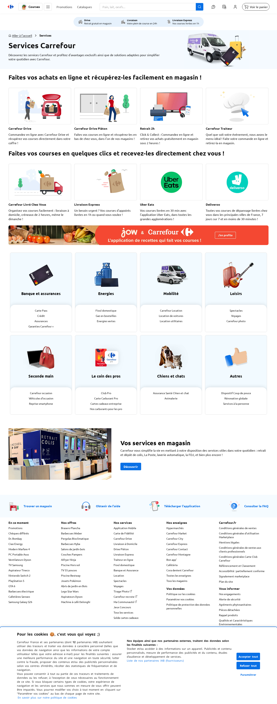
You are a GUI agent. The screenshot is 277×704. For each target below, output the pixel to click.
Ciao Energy (15, 543)
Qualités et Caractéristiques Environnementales (236, 622)
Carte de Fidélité (124, 533)
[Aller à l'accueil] (11, 7)
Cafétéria (172, 565)
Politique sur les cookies (180, 594)
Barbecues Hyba (70, 543)
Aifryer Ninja (68, 559)
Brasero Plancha (70, 528)
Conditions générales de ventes (237, 528)
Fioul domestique (106, 310)
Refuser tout (248, 665)
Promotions (15, 528)
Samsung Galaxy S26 (20, 602)
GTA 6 (11, 586)
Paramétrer (248, 674)
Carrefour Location (171, 310)
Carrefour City (174, 538)
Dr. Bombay (15, 538)
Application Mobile (125, 528)
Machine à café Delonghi (75, 602)
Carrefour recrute (124, 596)
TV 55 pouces (69, 570)
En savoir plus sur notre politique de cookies (47, 697)
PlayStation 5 (16, 580)
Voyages (236, 315)
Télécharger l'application (182, 506)
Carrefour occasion (41, 393)
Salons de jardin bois (73, 549)
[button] (48, 7)
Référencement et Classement (237, 565)
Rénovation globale (236, 398)
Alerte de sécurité (229, 599)
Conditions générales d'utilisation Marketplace (239, 535)
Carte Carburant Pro (106, 398)
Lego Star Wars (70, 591)
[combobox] (151, 7)
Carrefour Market (176, 533)
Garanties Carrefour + (41, 326)
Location (119, 575)
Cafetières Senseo (19, 596)
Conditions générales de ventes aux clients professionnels (240, 549)
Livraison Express (124, 554)
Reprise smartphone (41, 403)
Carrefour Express (176, 543)
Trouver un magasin (38, 506)
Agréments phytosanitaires (235, 604)
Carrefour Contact (177, 549)
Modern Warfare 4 (19, 549)
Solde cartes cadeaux (126, 617)
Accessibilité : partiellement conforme (242, 571)
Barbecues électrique (21, 591)
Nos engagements (229, 594)
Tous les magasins (176, 580)
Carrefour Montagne (178, 554)
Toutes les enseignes (178, 575)
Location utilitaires (171, 321)
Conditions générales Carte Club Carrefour (238, 558)
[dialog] (138, 665)
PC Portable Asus (18, 554)
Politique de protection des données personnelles (188, 606)
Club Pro (106, 393)
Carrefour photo (236, 321)
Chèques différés (18, 533)
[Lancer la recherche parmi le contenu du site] (199, 6)
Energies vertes (106, 321)
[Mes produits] (224, 7)
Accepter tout (248, 656)
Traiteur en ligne (123, 559)
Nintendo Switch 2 (19, 575)
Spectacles (236, 310)
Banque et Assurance (126, 570)
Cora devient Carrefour (180, 570)
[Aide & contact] (213, 7)
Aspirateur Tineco (19, 570)
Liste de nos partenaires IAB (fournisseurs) (155, 660)
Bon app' (171, 559)
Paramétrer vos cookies (180, 599)
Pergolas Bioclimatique (75, 538)
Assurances (41, 321)
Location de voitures (171, 315)
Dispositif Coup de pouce (236, 393)
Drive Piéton (121, 549)
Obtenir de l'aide (108, 506)
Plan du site (226, 581)
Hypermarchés (175, 528)
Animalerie (171, 398)
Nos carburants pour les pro (106, 409)
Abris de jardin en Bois (74, 586)
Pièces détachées (229, 609)
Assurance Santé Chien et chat (171, 393)
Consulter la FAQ (256, 506)
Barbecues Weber (71, 533)
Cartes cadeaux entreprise (106, 403)
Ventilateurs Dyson (19, 559)
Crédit (41, 315)
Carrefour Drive (123, 538)
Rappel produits (228, 615)
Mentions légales (229, 542)
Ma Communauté (124, 602)
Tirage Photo (122, 591)
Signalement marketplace (234, 576)
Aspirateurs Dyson (72, 596)
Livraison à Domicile (125, 543)
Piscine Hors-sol (70, 565)
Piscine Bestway (70, 575)
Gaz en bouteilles (106, 315)
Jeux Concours (122, 607)
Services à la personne (236, 403)
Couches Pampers (71, 554)
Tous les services (123, 612)
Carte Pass (41, 310)
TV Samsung (15, 565)
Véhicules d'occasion (41, 398)
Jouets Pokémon (71, 580)
